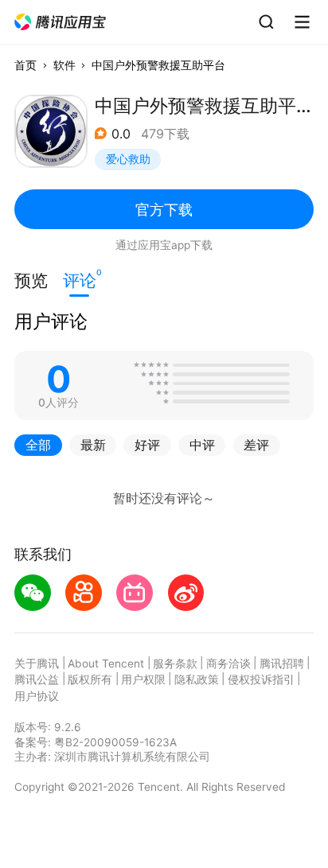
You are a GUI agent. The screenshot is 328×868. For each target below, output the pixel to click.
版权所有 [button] (90, 679)
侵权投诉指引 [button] (261, 679)
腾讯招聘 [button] (282, 663)
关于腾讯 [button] (36, 663)
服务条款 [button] (175, 663)
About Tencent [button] (106, 663)
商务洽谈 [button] (228, 663)
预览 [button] (31, 280)
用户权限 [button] (143, 679)
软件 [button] (64, 65)
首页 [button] (25, 65)
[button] (60, 22)
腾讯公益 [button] (36, 679)
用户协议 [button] (36, 696)
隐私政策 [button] (196, 679)
